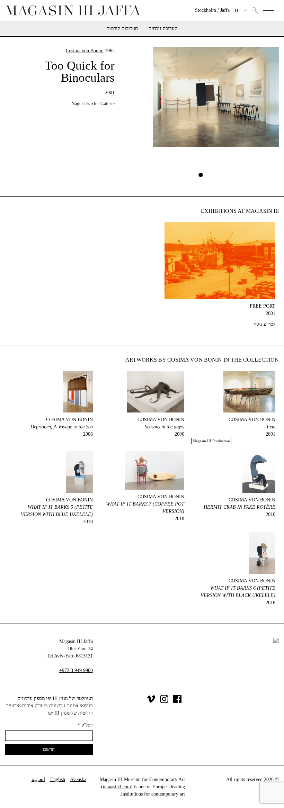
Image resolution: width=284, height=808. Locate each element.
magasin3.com (117, 786)
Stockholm (205, 10)
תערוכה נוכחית (163, 28)
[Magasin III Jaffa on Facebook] (177, 701)
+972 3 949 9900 (76, 670)
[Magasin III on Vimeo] (151, 701)
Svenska (78, 779)
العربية (38, 779)
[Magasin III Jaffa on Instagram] (164, 701)
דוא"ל (85, 725)
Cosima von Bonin (84, 50)
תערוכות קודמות (122, 28)
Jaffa (225, 10)
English (57, 779)
